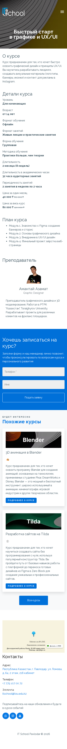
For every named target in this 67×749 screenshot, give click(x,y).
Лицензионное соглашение (36, 645)
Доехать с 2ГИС (55, 646)
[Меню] (62, 12)
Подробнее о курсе (21, 500)
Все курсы (33, 600)
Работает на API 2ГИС (37, 641)
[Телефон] (5, 716)
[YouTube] (20, 716)
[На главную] (13, 11)
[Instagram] (13, 716)
